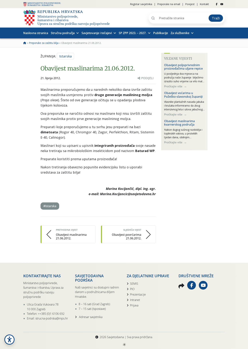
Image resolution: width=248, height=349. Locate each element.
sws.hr (124, 344)
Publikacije (160, 33)
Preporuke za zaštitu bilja (43, 43)
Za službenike (180, 33)
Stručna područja (63, 33)
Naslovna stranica (35, 33)
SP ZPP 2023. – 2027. (132, 33)
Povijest (190, 4)
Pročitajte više (173, 86)
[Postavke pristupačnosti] (9, 340)
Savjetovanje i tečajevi (97, 33)
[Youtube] (222, 4)
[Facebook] (216, 4)
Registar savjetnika (141, 4)
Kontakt (204, 4)
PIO (132, 289)
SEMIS (134, 284)
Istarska (65, 56)
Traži (216, 18)
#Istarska (49, 206)
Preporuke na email (168, 4)
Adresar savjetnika (90, 317)
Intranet (135, 300)
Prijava (134, 305)
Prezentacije (138, 294)
